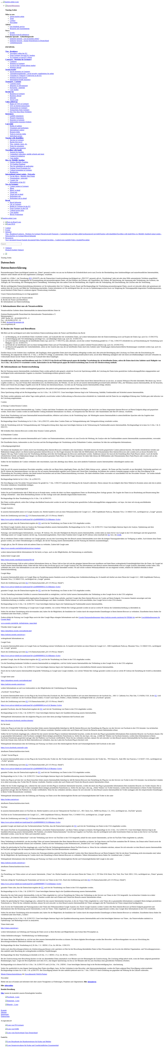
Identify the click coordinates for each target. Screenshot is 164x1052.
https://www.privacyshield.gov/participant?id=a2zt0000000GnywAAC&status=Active (31, 705)
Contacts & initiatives (17, 156)
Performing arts (15, 196)
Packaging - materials (17, 88)
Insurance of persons (17, 120)
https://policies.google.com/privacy (13, 635)
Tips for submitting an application (21, 166)
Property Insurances (17, 118)
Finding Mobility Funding (19, 162)
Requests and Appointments (19, 29)
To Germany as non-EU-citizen (21, 57)
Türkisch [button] (8, 248)
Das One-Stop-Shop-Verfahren (21, 112)
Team (12, 18)
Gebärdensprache (16, 43)
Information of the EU (17, 182)
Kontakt (4, 1010)
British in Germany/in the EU (20, 206)
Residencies (14, 172)
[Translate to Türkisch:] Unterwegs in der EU (26, 75)
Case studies (14, 90)
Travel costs (14, 100)
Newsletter (13, 22)
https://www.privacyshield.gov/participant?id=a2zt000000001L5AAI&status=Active (30, 519)
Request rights (15, 132)
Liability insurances (17, 116)
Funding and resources (18, 148)
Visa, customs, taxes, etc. (18, 144)
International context (17, 130)
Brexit (7, 200)
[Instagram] (12, 1001)
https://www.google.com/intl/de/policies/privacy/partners (20, 548)
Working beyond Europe (18, 78)
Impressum (5, 1014)
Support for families (17, 152)
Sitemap (4, 1012)
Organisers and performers (19, 128)
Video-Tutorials (40, 240)
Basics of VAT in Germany (19, 104)
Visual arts (13, 192)
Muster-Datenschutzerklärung (11, 974)
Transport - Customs (13, 82)
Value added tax (11, 102)
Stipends (13, 98)
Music (12, 188)
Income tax (9, 92)
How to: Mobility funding (15, 160)
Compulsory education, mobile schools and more (27, 154)
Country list (14, 180)
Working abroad (15, 67)
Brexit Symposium (16, 214)
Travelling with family (13, 150)
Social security (10, 69)
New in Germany (11, 184)
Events (12, 33)
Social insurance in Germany (20, 71)
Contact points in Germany (19, 186)
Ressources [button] (9, 238)
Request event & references (19, 35)
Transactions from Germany (19, 110)
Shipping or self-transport (19, 86)
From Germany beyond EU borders (22, 55)
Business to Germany (17, 94)
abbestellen (9, 985)
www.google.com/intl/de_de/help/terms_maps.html (19, 623)
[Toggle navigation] (2, 2)
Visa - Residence (11, 51)
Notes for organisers (17, 146)
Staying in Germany (17, 140)
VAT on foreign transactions (20, 106)
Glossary (19, 240)
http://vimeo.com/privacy (9, 928)
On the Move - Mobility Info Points (22, 176)
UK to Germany (15, 204)
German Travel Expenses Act (20, 168)
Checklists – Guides (53, 240)
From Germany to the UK (19, 208)
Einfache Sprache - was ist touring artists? (24, 39)
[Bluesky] (11, 1004)
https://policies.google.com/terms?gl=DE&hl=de (118, 617)
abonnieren (92, 982)
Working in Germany (17, 63)
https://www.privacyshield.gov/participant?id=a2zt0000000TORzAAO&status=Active (31, 769)
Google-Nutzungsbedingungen (89, 617)
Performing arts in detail (18, 198)
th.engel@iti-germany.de (15, 322)
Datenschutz (5, 1016)
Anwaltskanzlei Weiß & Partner (36, 974)
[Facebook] (12, 997)
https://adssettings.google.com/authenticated (16, 631)
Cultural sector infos (17, 210)
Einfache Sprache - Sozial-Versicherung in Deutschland (29, 41)
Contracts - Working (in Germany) (18, 59)
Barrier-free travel (16, 142)
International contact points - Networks (20, 174)
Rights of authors (16, 126)
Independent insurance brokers (20, 122)
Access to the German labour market (22, 65)
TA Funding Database (17, 164)
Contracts (13, 61)
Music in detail (15, 190)
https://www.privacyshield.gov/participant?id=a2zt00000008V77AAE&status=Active (31, 884)
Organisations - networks (18, 178)
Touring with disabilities (14, 138)
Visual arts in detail (16, 194)
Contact (12, 20)
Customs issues (15, 84)
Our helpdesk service (17, 27)
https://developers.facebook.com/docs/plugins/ (17, 720)
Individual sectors (16, 136)
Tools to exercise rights (18, 134)
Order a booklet (76, 240)
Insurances (9, 114)
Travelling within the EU (18, 53)
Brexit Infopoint (15, 202)
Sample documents (28, 240)
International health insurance (20, 80)
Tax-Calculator (10, 240)
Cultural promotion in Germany (21, 170)
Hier (2, 993)
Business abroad (15, 96)
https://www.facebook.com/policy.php (14, 747)
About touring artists (17, 16)
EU (30, 278)
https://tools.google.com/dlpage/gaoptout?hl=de (17, 560)
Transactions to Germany (18, 108)
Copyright (9, 124)
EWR (119, 535)
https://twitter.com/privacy (10, 799)
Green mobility (65, 240)
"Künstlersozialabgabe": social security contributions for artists (32, 73)
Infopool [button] (8, 232)
